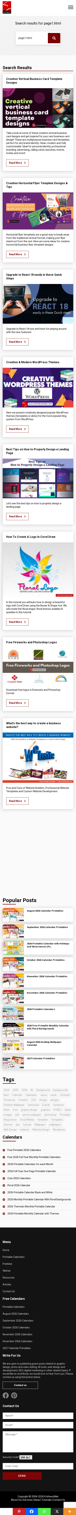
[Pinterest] (19, 1511)
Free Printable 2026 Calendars (24, 1150)
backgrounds (60, 1090)
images (8, 1114)
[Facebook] (31, 1511)
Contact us (20, 1385)
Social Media (27, 1119)
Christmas (9, 1100)
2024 (6, 1090)
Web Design (10, 1129)
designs (54, 1100)
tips (18, 1124)
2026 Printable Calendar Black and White (29, 1192)
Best (6, 1095)
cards (53, 1095)
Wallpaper (40, 1124)
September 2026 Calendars (18, 1320)
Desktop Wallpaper (14, 1104)
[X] (57, 1511)
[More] (69, 1511)
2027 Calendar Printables (17, 1348)
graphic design (29, 1109)
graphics (45, 1109)
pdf (17, 1114)
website (24, 1129)
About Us (16, 1499)
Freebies (7, 1263)
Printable (65, 1114)
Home (6, 1250)
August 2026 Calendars (16, 1313)
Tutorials (46, 1499)
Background (43, 1090)
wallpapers (55, 1124)
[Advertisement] (38, 854)
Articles (7, 1284)
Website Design (40, 1129)
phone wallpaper (32, 1114)
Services (27, 1499)
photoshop (51, 1114)
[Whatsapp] (44, 1511)
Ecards (46, 1104)
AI (32, 1090)
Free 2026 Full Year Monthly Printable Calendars (34, 1157)
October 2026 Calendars (16, 1327)
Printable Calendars (14, 1257)
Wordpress (59, 1129)
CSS (33, 1100)
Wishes (7, 1270)
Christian (65, 1095)
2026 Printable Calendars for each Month (30, 1164)
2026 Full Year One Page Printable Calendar (31, 1171)
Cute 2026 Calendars (19, 1178)
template (42, 1119)
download (33, 1104)
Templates (57, 1119)
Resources (8, 1277)
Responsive (10, 1119)
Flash (7, 1109)
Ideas (37, 1499)
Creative (23, 1100)
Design (43, 1100)
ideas (68, 1109)
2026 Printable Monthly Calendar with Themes (33, 1213)
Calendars (31, 1095)
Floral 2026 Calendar (18, 1185)
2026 (24, 1090)
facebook (58, 1104)
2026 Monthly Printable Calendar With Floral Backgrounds (39, 1199)
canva (43, 1095)
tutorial (27, 1124)
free (15, 1109)
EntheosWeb (51, 1496)
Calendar (17, 1095)
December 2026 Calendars (17, 1341)
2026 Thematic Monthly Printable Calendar (31, 1206)
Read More (15, 162)
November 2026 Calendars (17, 1334)
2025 (15, 1090)
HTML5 (58, 1109)
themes (8, 1124)
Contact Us (9, 1291)
